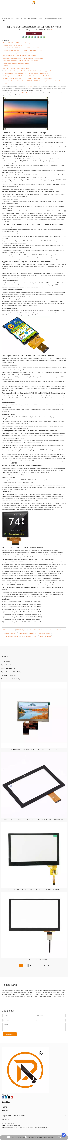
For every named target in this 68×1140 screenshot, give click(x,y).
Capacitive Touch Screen (7, 665)
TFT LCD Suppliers (21, 630)
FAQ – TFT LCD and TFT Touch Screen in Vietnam (16, 68)
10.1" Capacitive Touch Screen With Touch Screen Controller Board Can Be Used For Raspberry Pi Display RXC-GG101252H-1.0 (34, 819)
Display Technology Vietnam (29, 636)
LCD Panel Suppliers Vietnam (56, 630)
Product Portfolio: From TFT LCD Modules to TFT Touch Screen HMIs (21, 48)
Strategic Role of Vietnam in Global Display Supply (16, 63)
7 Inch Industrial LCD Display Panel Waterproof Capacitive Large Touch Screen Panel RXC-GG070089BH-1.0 (34, 889)
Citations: (5, 83)
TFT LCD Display (5, 661)
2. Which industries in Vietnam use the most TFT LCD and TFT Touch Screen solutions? (25, 73)
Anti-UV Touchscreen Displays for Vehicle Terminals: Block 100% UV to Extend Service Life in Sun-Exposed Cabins (17, 992)
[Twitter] (9, 1097)
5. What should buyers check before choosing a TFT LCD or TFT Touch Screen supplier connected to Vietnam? (31, 81)
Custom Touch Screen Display (8, 675)
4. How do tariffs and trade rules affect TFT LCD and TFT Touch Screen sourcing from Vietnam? (28, 78)
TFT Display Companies (9, 633)
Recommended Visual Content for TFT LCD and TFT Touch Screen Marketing (23, 58)
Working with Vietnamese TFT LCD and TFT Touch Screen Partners (20, 60)
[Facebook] (3, 1097)
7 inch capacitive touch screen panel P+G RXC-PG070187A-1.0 (34, 959)
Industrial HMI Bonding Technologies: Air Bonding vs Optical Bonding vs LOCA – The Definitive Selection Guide (50, 990)
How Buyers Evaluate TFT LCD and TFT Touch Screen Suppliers (19, 55)
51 (45, 965)
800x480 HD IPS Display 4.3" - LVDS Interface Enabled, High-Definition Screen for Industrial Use (34, 749)
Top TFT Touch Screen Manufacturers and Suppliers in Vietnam (50, 996)
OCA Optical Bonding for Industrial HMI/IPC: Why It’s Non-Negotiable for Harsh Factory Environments (17, 990)
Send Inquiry (9, 1034)
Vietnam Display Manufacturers (38, 630)
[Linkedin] (6, 1097)
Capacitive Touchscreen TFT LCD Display (11, 672)
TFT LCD (29, 86)
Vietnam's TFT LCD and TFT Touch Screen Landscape (17, 43)
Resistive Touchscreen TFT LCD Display (11, 678)
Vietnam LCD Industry (45, 636)
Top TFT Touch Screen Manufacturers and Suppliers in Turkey (17, 996)
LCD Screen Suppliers (44, 633)
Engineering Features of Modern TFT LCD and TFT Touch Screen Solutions (22, 50)
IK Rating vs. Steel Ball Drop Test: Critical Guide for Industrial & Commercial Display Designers (50, 992)
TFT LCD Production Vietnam (10, 636)
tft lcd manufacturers (8, 630)
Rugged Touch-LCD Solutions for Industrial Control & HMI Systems (50, 994)
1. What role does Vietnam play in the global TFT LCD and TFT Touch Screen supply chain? (27, 70)
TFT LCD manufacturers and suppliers (31, 92)
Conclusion (5, 65)
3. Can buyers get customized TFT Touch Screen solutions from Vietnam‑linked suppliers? (26, 76)
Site (52, 30)
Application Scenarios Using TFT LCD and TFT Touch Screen (18, 53)
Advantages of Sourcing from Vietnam (12, 45)
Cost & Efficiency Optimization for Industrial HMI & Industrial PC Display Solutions (17, 994)
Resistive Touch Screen (6, 668)
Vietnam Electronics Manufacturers (27, 633)
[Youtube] (12, 1097)
